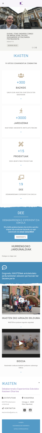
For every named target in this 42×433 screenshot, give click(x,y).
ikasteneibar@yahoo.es (9, 412)
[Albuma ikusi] (21, 326)
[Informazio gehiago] (21, 99)
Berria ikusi (12, 45)
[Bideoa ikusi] (21, 372)
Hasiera (21, 422)
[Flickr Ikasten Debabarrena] (24, 410)
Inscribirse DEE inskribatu (21, 425)
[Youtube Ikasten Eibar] (30, 410)
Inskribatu (21, 237)
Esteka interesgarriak (21, 429)
